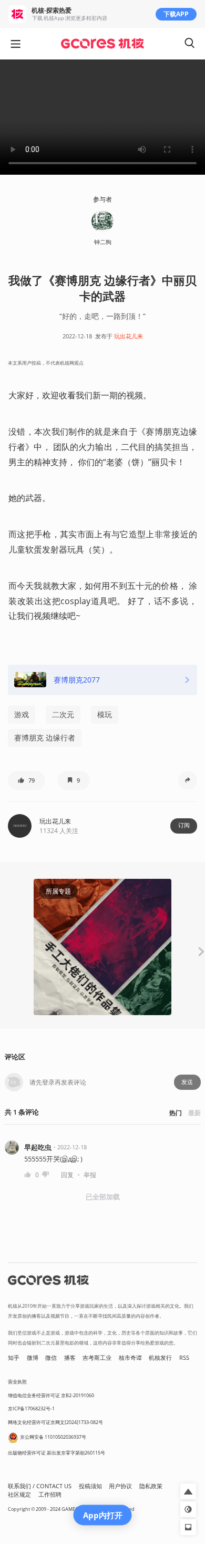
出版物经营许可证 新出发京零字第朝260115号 (56, 1452)
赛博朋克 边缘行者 (44, 738)
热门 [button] (175, 1112)
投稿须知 (90, 1486)
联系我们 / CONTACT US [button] (39, 1486)
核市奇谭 (130, 1357)
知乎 (13, 1357)
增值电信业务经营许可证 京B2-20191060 (51, 1395)
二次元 (63, 714)
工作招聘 (50, 1494)
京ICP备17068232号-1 (31, 1408)
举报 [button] (90, 1174)
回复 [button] (67, 1174)
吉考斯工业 (97, 1357)
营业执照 (17, 1381)
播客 (70, 1357)
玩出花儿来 (128, 336)
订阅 (184, 825)
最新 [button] (194, 1112)
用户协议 (120, 1486)
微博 (32, 1357)
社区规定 (19, 1494)
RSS (184, 1357)
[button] (26, 780)
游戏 (21, 714)
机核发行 (160, 1357)
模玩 (104, 714)
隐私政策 (150, 1486)
